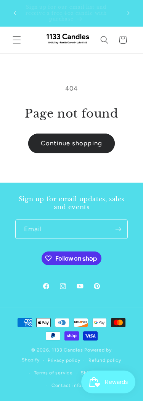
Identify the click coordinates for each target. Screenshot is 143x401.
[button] (17, 40)
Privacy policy (64, 360)
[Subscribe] (118, 229)
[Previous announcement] (14, 13)
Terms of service (53, 373)
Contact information (75, 385)
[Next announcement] (128, 13)
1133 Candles (67, 350)
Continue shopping (71, 143)
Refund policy (104, 360)
